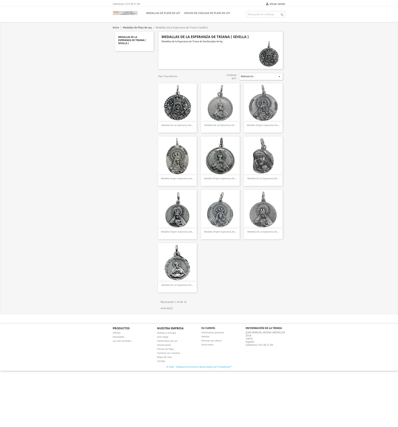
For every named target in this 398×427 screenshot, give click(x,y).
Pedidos (205, 336)
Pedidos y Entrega (166, 332)
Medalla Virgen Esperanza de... (263, 125)
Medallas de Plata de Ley (163, 13)
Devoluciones (164, 344)
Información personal (212, 332)
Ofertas (116, 332)
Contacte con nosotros (168, 353)
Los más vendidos (122, 340)
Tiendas (161, 361)
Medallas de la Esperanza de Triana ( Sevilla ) (132, 40)
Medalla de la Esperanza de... (177, 125)
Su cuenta (208, 328)
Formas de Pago (165, 348)
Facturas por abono (211, 340)
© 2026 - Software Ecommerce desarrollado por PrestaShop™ (199, 366)
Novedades (118, 336)
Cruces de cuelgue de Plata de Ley (207, 13)
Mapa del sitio (164, 357)
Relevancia (261, 76)
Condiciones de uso (167, 340)
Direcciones (207, 344)
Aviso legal (162, 336)
